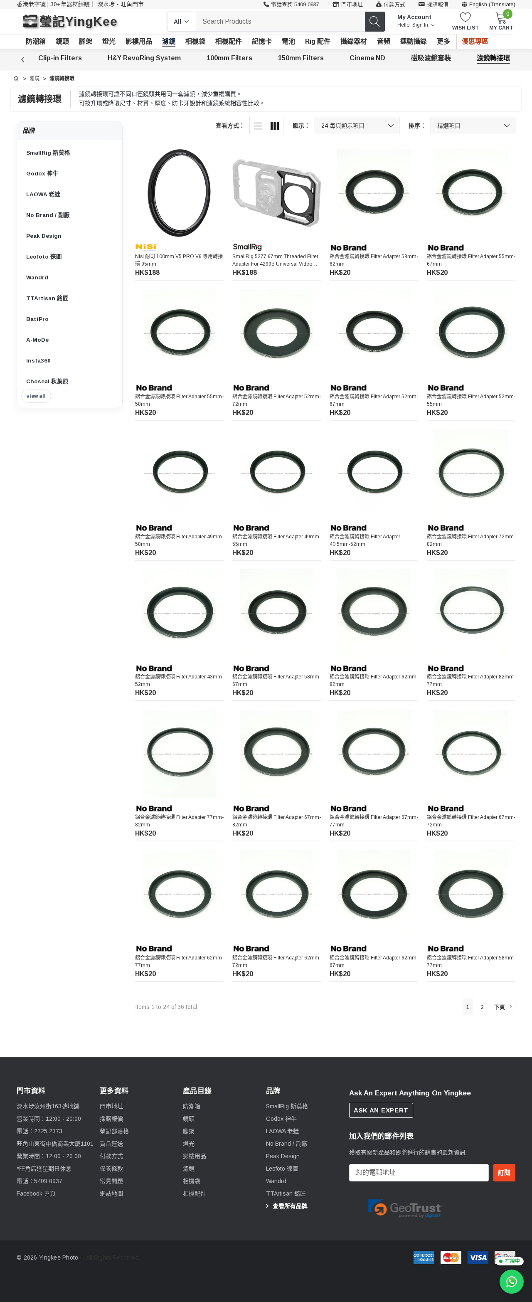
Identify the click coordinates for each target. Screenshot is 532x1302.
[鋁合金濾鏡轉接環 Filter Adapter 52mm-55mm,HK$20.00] (471, 333)
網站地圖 (111, 1193)
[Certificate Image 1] (405, 1207)
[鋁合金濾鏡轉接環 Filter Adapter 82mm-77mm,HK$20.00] (471, 613)
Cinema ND (367, 58)
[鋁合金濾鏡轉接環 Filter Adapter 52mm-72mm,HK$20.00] (276, 333)
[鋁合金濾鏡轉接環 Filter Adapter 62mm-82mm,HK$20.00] (374, 613)
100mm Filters (229, 58)
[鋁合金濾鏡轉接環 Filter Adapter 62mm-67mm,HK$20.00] (374, 894)
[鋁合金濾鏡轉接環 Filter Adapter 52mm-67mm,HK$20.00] (374, 333)
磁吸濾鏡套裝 (431, 58)
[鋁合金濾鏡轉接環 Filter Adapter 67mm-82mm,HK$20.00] (276, 754)
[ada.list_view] (258, 125)
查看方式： (230, 125)
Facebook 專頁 (36, 1193)
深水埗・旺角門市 (120, 4)
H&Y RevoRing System (144, 58)
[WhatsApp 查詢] (512, 1282)
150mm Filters (301, 58)
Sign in (420, 24)
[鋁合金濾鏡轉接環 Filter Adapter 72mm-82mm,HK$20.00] (471, 473)
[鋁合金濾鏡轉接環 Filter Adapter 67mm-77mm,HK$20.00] (374, 754)
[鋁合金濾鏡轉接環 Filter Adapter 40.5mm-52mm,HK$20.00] (374, 473)
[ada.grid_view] (274, 125)
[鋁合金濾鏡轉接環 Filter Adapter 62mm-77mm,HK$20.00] (179, 894)
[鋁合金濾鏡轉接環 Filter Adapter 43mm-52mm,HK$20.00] (179, 613)
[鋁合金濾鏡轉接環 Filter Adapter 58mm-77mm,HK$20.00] (471, 894)
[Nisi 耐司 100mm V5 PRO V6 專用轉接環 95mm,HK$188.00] (179, 193)
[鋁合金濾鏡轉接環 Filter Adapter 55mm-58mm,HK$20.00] (179, 333)
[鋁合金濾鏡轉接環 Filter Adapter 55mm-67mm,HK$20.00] (471, 193)
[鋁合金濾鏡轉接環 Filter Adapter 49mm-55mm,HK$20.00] (276, 473)
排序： (417, 125)
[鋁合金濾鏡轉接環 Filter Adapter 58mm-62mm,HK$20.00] (374, 193)
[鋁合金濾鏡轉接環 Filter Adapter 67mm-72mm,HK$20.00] (471, 754)
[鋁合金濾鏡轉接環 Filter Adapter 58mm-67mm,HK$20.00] (276, 613)
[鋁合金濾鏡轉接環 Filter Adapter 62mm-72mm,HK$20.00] (276, 894)
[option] (405, 1207)
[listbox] (473, 125)
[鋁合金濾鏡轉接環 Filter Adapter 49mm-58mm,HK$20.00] (179, 473)
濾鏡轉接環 (493, 58)
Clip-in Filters (60, 58)
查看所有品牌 (289, 1206)
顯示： (301, 125)
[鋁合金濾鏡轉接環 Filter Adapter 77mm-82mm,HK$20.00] (179, 754)
